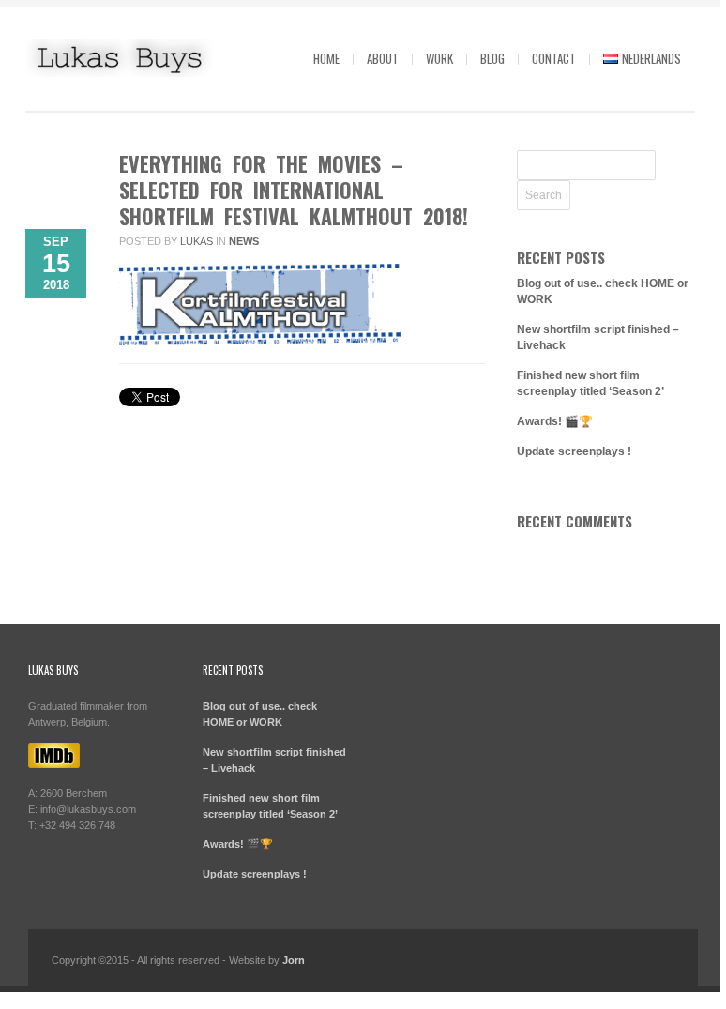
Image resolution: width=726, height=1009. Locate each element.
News (244, 241)
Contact (554, 58)
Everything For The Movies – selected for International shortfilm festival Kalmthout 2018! (293, 189)
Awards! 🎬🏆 (555, 421)
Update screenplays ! (574, 451)
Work (439, 58)
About (383, 58)
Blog (492, 58)
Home (326, 58)
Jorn (293, 960)
